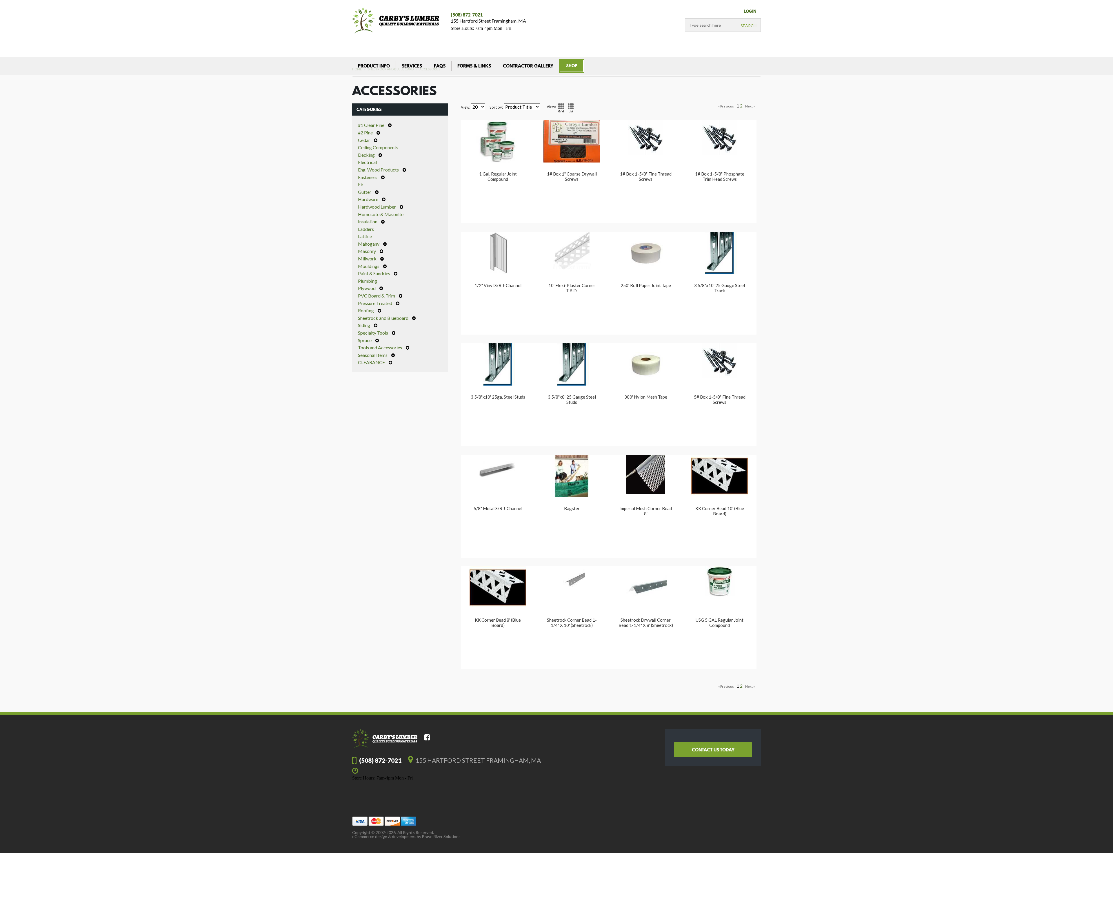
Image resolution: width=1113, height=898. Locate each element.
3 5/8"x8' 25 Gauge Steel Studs (572, 399)
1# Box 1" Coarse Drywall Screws (572, 176)
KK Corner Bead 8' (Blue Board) (498, 622)
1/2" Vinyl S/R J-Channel (497, 285)
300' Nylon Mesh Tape (645, 396)
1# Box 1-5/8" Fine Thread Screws (646, 176)
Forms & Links (474, 66)
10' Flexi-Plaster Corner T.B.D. (571, 288)
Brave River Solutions (441, 836)
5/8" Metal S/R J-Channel (498, 508)
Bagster (572, 508)
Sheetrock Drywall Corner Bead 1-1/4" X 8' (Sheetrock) (646, 622)
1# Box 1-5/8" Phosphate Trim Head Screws (719, 176)
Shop (571, 66)
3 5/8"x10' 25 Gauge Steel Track (719, 288)
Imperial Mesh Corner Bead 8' (645, 511)
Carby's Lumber (395, 21)
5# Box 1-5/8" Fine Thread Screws (719, 399)
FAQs (439, 66)
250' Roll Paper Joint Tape (646, 285)
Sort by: (496, 107)
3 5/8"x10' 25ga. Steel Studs (498, 396)
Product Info (374, 66)
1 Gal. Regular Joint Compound (498, 176)
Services (412, 66)
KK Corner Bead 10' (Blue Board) (719, 511)
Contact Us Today (713, 749)
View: (465, 107)
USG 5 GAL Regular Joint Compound (719, 622)
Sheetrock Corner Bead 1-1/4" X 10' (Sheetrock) (572, 622)
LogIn (750, 11)
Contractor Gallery (528, 66)
